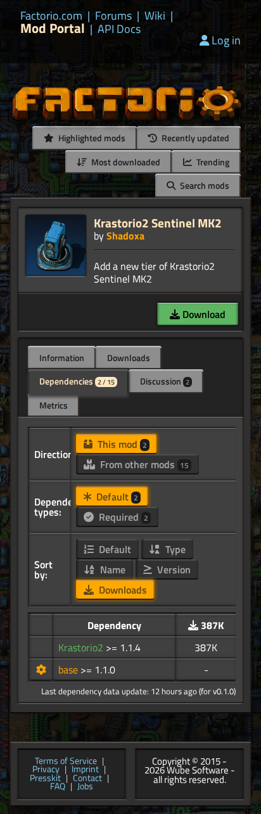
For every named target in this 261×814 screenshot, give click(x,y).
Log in (226, 40)
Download (203, 314)
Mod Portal (52, 28)
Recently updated (194, 137)
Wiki (154, 16)
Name (111, 569)
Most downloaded (124, 162)
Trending (211, 162)
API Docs (119, 29)
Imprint (85, 769)
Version (173, 569)
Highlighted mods (90, 137)
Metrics (53, 405)
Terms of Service (66, 761)
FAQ (57, 786)
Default (116, 496)
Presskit (45, 778)
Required (122, 517)
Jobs (85, 786)
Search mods (203, 185)
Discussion (164, 381)
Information (61, 357)
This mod (121, 444)
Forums (113, 16)
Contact (87, 778)
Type (174, 549)
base (69, 669)
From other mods (143, 464)
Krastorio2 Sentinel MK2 (158, 222)
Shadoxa (125, 235)
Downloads (128, 357)
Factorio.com (51, 16)
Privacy (46, 769)
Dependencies (77, 381)
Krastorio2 (82, 647)
